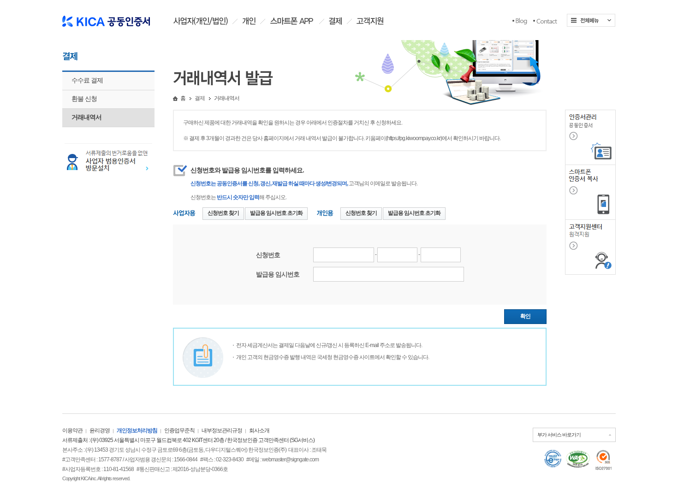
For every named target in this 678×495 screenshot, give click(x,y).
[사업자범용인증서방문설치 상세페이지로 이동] (108, 160)
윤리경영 (99, 430)
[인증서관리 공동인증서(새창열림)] (590, 137)
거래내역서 (86, 117)
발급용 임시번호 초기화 (276, 213)
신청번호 (268, 255)
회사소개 (259, 430)
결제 (200, 98)
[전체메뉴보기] (591, 20)
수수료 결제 (87, 80)
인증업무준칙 (179, 430)
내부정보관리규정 (222, 430)
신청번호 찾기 (223, 213)
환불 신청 (84, 98)
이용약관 (72, 430)
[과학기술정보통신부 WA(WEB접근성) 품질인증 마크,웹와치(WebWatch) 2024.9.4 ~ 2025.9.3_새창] (577, 459)
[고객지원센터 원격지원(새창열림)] (590, 246)
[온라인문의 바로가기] (545, 21)
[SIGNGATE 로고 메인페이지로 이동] (106, 18)
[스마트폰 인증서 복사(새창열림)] (590, 191)
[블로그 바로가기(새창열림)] (520, 21)
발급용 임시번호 (277, 274)
